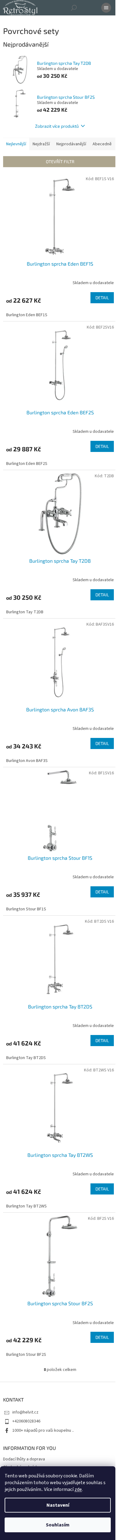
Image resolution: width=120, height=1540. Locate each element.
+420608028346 (26, 1421)
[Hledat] (74, 8)
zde (78, 1489)
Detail (102, 297)
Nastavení (57, 1505)
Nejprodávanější (71, 144)
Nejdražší (41, 144)
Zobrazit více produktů (57, 126)
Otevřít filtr (60, 161)
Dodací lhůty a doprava (24, 1459)
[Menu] (106, 8)
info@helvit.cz (25, 1412)
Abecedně (102, 144)
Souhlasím (58, 1524)
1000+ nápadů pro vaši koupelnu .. (43, 1430)
